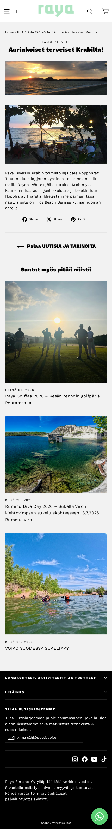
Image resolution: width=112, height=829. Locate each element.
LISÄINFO (15, 692)
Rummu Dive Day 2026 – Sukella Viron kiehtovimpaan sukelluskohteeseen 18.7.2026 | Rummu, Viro (53, 513)
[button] (17, 11)
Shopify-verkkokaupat (56, 822)
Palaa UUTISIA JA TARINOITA (61, 246)
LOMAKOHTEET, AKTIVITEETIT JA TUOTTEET (50, 678)
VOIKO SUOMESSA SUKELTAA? (37, 648)
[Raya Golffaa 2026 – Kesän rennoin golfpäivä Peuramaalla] (56, 332)
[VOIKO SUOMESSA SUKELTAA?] (56, 583)
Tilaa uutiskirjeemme (30, 709)
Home (9, 32)
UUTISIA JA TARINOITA (33, 32)
